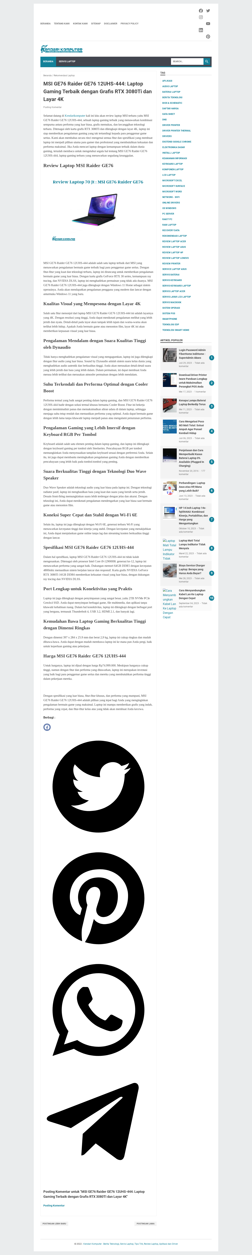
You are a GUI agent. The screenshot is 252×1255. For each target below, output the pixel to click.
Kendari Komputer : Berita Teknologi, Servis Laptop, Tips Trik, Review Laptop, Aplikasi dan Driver (130, 1244)
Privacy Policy (129, 23)
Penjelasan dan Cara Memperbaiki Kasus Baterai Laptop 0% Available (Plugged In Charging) (191, 458)
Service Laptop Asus (174, 269)
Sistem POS (168, 313)
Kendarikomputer (75, 115)
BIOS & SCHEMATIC (172, 103)
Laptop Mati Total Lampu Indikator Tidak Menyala (192, 544)
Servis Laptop (67, 61)
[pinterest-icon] (208, 37)
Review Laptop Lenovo (175, 258)
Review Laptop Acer (174, 241)
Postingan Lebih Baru (54, 1224)
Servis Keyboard (172, 280)
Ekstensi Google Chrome (176, 141)
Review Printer (171, 263)
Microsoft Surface (173, 186)
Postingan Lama (145, 1224)
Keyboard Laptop (172, 164)
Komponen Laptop (173, 169)
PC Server (168, 213)
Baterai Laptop (171, 92)
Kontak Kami (80, 23)
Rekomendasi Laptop (174, 236)
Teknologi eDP (170, 324)
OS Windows (169, 208)
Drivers (167, 136)
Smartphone (169, 319)
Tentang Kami (62, 23)
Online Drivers (171, 202)
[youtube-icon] (208, 24)
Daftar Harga (170, 108)
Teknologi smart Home (175, 330)
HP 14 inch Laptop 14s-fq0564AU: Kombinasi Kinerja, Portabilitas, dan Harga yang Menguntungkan (193, 515)
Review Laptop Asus (174, 247)
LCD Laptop (169, 175)
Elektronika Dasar (173, 147)
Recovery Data (170, 230)
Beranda (45, 23)
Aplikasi (167, 81)
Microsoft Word (172, 191)
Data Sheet (168, 114)
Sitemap (96, 23)
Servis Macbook (171, 302)
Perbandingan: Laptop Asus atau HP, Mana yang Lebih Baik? (192, 486)
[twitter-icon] (208, 11)
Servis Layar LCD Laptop (176, 297)
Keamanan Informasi (174, 158)
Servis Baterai (170, 274)
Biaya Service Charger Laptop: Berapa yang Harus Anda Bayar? (192, 569)
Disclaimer (110, 23)
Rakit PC (167, 219)
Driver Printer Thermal (176, 130)
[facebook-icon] (201, 11)
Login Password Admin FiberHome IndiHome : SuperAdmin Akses (192, 354)
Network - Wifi (171, 197)
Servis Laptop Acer (173, 291)
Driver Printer (171, 125)
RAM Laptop (169, 225)
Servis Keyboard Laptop (176, 285)
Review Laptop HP (172, 252)
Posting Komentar (52, 107)
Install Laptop (171, 153)
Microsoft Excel (172, 180)
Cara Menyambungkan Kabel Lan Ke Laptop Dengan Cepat (192, 594)
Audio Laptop (170, 86)
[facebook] (47, 727)
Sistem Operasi (171, 308)
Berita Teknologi (172, 97)
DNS (164, 119)
